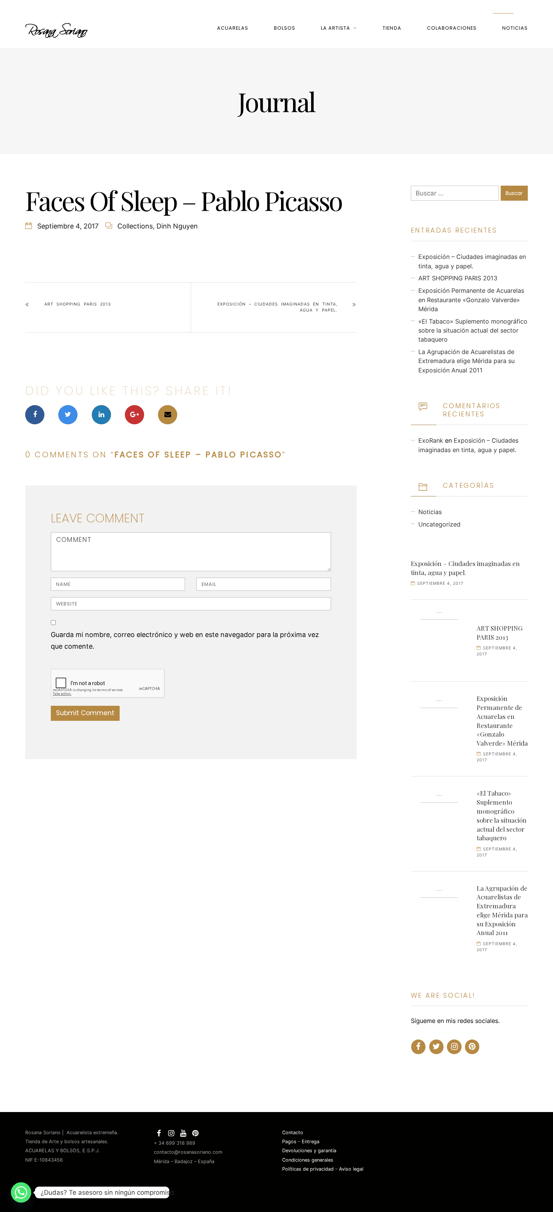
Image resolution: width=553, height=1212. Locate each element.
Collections (135, 226)
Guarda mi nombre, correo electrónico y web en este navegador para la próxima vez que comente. (185, 641)
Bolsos (284, 28)
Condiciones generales (307, 1160)
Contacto (292, 1132)
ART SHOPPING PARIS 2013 (77, 304)
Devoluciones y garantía (309, 1150)
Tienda (392, 28)
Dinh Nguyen (177, 226)
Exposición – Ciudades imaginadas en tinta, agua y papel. (277, 307)
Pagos (289, 1141)
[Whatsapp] (21, 1192)
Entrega (310, 1141)
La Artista (335, 28)
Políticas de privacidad (308, 1169)
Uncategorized (439, 524)
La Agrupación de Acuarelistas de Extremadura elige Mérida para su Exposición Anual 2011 (466, 361)
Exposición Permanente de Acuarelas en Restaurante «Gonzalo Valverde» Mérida (471, 300)
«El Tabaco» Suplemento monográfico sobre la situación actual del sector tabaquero (472, 330)
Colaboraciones (452, 28)
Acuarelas (232, 28)
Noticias (515, 28)
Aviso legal (351, 1169)
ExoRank (430, 440)
